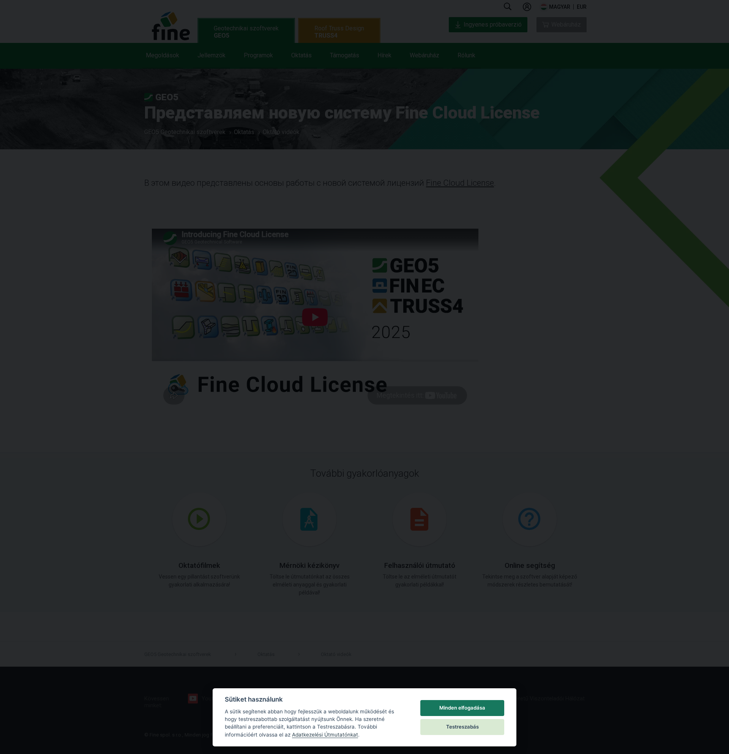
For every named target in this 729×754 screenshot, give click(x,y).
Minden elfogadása (462, 708)
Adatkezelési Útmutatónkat (325, 735)
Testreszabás (462, 727)
